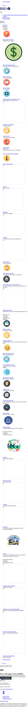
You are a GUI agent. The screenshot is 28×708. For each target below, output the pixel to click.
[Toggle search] (2, 666)
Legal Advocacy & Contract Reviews (11, 284)
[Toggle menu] (7, 666)
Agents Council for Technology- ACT (11, 99)
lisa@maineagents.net (8, 689)
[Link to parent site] (5, 9)
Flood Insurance (6, 427)
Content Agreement (7, 698)
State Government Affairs (8, 655)
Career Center (6, 136)
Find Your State (6, 18)
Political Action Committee (9, 585)
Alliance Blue (6, 413)
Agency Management (8, 164)
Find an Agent (6, 17)
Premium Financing (7, 310)
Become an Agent (7, 480)
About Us (5, 25)
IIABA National (6, 1)
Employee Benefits (7, 340)
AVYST (5, 186)
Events (4, 553)
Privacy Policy (6, 696)
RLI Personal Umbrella (8, 377)
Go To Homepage (6, 678)
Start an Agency (6, 88)
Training (5, 457)
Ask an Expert (6, 147)
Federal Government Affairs (9, 631)
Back (6, 28)
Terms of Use (6, 697)
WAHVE (5, 237)
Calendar (5, 504)
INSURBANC (6, 262)
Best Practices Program (8, 39)
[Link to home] (2, 21)
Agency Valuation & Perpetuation (10, 153)
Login (4, 5)
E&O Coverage (6, 329)
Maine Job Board (7, 76)
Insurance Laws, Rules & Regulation (11, 609)
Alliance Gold (6, 389)
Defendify (5, 212)
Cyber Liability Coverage (8, 364)
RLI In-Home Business (8, 400)
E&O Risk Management (8, 353)
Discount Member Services (9, 65)
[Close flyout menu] (1, 12)
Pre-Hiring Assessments (8, 124)
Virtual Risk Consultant (8, 273)
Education (5, 527)
